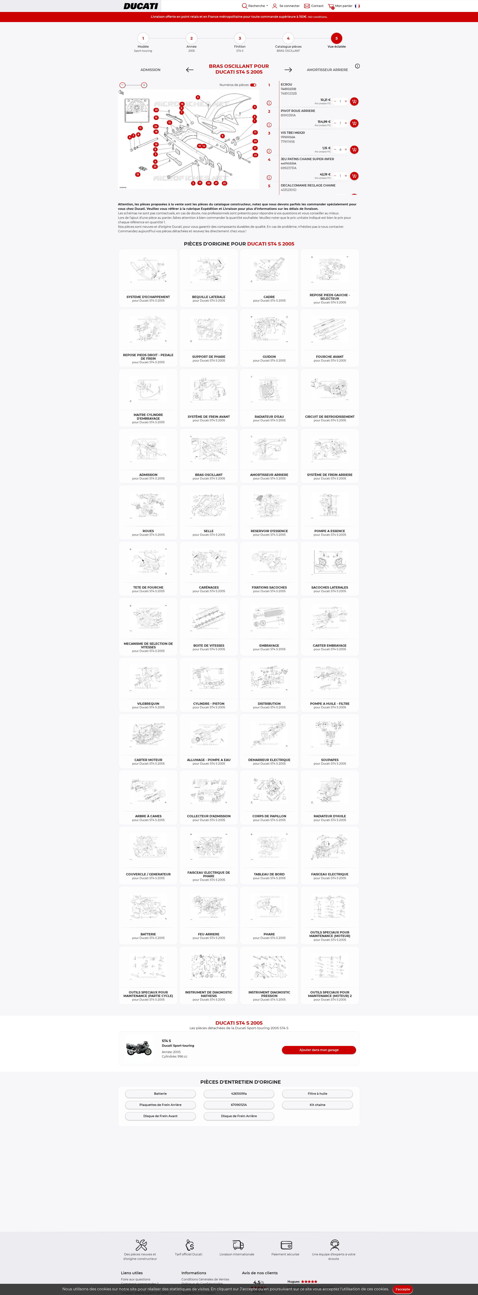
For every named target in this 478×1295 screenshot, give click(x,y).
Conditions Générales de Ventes (205, 1279)
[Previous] (190, 70)
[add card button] (354, 101)
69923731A (288, 168)
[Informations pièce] (269, 102)
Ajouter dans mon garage (319, 1050)
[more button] (346, 101)
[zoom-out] (122, 85)
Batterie (160, 1093)
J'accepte (402, 1289)
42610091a (239, 1093)
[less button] (335, 101)
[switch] (253, 85)
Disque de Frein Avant (160, 1116)
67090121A (239, 1105)
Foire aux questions (135, 1279)
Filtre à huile (317, 1093)
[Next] (288, 70)
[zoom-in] (144, 85)
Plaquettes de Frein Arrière (160, 1105)
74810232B (289, 93)
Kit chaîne (317, 1105)
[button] (357, 66)
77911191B (288, 141)
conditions (320, 16)
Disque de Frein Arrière (239, 1116)
